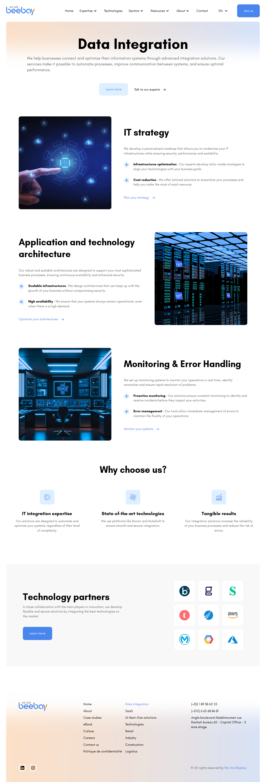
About (87, 711)
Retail (129, 731)
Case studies (92, 718)
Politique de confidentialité (102, 751)
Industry (130, 738)
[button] (88, 10)
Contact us (91, 745)
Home (69, 11)
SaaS (129, 711)
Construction (134, 745)
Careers (89, 738)
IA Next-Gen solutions (140, 718)
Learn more (114, 89)
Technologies (113, 11)
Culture (88, 731)
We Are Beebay (235, 768)
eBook (87, 724)
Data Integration (137, 704)
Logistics (131, 751)
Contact (202, 11)
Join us (248, 11)
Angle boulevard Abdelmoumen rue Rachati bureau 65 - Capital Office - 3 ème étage (218, 722)
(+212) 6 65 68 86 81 (205, 711)
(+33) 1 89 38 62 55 (204, 704)
